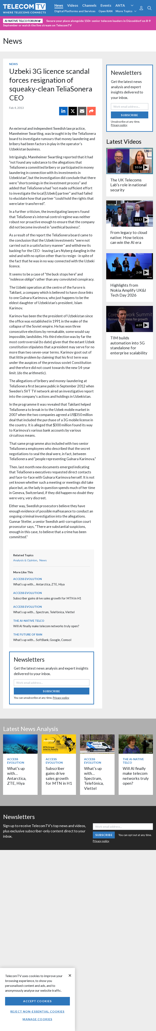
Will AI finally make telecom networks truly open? (46, 626)
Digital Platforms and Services (74, 11)
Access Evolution (16, 20)
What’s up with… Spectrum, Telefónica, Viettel (44, 612)
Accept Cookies (37, 1001)
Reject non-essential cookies (37, 1011)
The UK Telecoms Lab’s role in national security (128, 185)
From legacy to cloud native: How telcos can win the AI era (128, 237)
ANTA (120, 5)
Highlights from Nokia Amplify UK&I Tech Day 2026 (128, 290)
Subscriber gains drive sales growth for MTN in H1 (47, 598)
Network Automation (49, 20)
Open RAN (106, 11)
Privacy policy (61, 697)
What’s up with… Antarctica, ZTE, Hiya (39, 584)
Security (10, 27)
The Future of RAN (27, 634)
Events (106, 5)
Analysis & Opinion (25, 560)
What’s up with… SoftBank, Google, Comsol (42, 640)
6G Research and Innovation (89, 20)
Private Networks (127, 20)
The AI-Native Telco (28, 620)
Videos (72, 5)
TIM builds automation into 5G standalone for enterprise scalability (128, 345)
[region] (37, 999)
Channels (89, 5)
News (58, 5)
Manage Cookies (37, 1019)
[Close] (69, 975)
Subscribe (51, 691)
